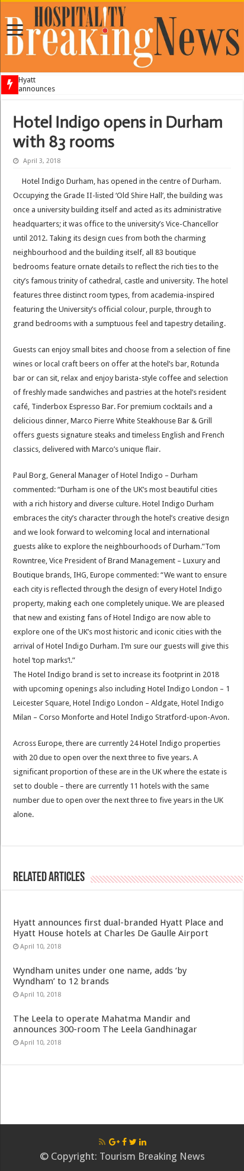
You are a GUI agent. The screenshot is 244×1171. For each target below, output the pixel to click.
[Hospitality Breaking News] (122, 35)
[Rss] (102, 1142)
